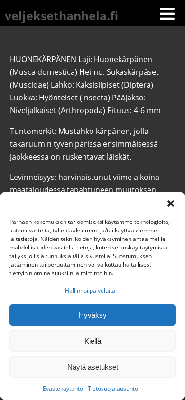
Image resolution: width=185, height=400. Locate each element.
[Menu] (167, 13)
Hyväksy (93, 315)
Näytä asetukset (92, 367)
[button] (171, 203)
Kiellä (92, 341)
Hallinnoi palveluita (90, 290)
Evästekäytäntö (63, 388)
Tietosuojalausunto (113, 388)
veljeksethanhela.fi (61, 16)
